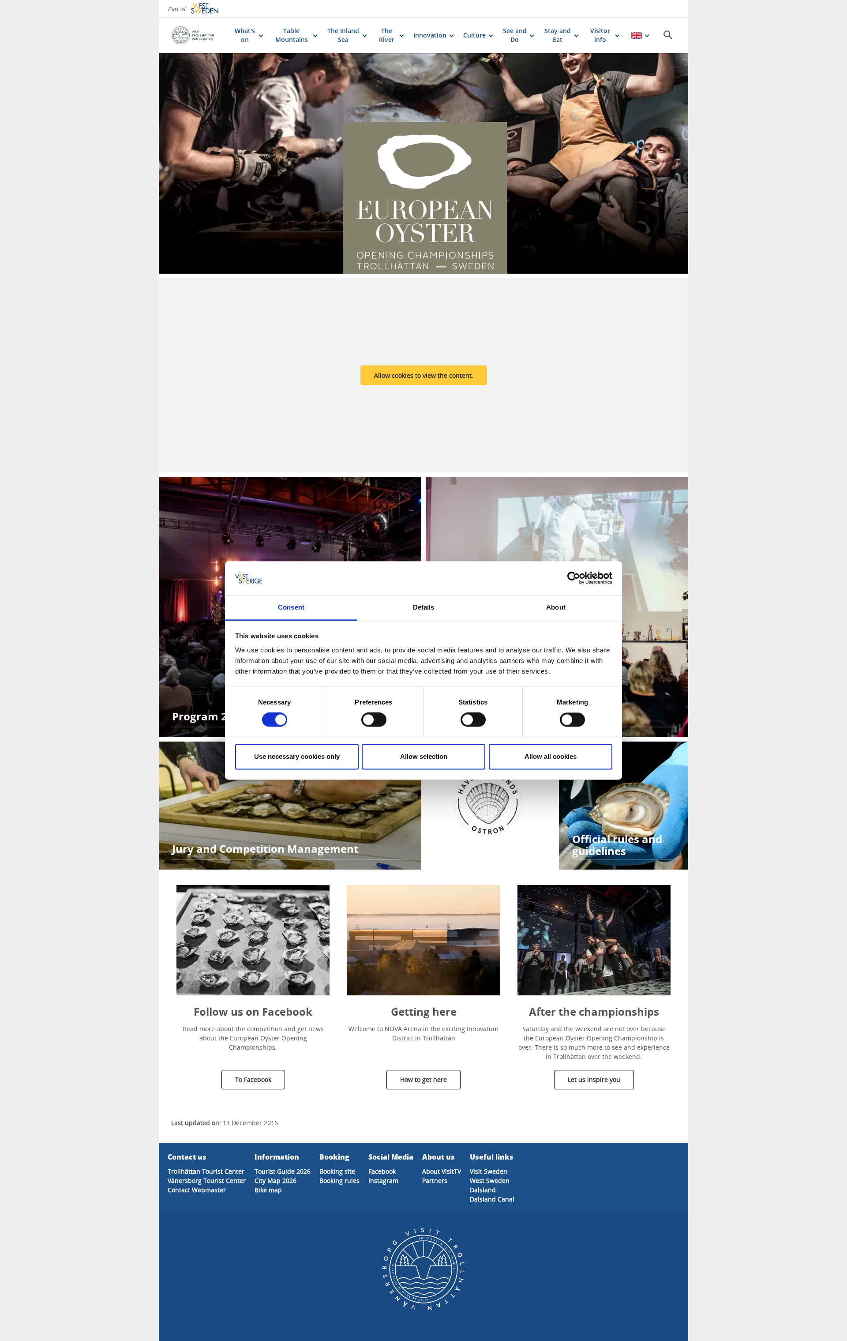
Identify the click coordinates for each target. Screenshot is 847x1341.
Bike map (268, 1190)
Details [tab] (424, 607)
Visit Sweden (488, 1171)
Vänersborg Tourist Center (207, 1180)
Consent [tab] (291, 607)
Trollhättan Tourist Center (206, 1171)
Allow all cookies (551, 756)
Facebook (382, 1171)
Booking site (337, 1171)
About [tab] (556, 607)
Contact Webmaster (197, 1190)
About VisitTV (441, 1171)
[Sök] (668, 35)
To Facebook (253, 1079)
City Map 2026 (275, 1180)
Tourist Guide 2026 (283, 1171)
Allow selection (423, 756)
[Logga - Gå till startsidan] (198, 35)
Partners (434, 1180)
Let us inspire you (594, 1079)
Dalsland (483, 1190)
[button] (253, 940)
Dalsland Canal (492, 1199)
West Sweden (490, 1180)
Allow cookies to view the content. (423, 375)
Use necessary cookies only (297, 756)
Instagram (383, 1180)
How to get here (423, 1079)
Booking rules (339, 1180)
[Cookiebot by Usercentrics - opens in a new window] (573, 578)
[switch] (373, 720)
